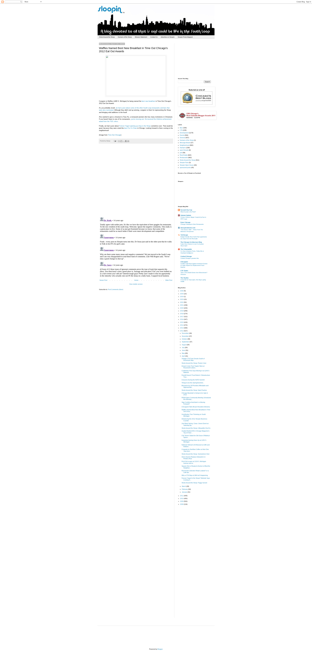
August (184, 345)
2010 (182, 498)
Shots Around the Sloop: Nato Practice (194, 390)
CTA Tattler (184, 271)
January (185, 492)
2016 (182, 319)
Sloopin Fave (184, 162)
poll (181, 153)
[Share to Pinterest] (128, 141)
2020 (182, 308)
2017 (182, 316)
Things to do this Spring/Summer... (193, 383)
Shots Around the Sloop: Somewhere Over (196, 454)
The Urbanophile (186, 249)
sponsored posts (185, 167)
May (183, 353)
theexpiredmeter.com (187, 228)
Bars (181, 128)
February (185, 489)
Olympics (183, 148)
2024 (182, 296)
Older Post (168, 280)
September (186, 342)
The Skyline (184, 278)
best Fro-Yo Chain (130, 128)
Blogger (160, 649)
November (185, 336)
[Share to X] (123, 141)
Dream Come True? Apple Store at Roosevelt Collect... (193, 367)
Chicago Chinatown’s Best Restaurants (192, 224)
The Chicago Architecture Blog (191, 242)
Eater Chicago (185, 222)
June (183, 350)
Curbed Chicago (186, 256)
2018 (182, 314)
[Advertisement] (196, 58)
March (184, 486)
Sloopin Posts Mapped (185, 37)
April (183, 356)
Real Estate (183, 155)
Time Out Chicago (114, 135)
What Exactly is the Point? (188, 212)
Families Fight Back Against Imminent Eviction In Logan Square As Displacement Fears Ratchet (193, 265)
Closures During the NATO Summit (193, 380)
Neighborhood (184, 145)
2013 (182, 328)
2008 (182, 504)
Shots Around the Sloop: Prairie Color (194, 363)
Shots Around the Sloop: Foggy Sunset (194, 483)
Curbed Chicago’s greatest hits (189, 258)
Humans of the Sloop (125, 37)
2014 (182, 325)
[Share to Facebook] (126, 141)
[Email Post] (115, 141)
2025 (182, 294)
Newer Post (103, 280)
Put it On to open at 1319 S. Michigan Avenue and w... (194, 462)
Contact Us (154, 37)
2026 (182, 291)
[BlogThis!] (121, 141)
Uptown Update (185, 215)
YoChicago (184, 235)
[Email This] (119, 141)
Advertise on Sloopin (168, 37)
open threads (184, 150)
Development (184, 133)
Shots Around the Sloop (107, 37)
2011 (182, 496)
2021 (182, 305)
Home (136, 280)
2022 (182, 302)
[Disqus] (136, 181)
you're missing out (137, 119)
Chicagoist (184, 262)
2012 (182, 331)
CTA (181, 130)
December (185, 333)
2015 (182, 322)
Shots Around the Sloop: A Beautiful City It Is (196, 428)
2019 (182, 311)
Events (182, 135)
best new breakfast (148, 101)
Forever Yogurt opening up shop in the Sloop (135, 126)
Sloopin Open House (187, 165)
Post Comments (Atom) (115, 289)
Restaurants (184, 157)
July (183, 347)
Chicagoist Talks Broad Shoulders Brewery (196, 407)
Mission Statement (141, 37)
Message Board (185, 143)
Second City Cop (186, 210)
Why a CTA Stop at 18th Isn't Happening (195, 475)
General (182, 138)
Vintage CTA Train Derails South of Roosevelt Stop (193, 359)
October (184, 339)
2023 (182, 299)
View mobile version (136, 284)
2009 (182, 501)
